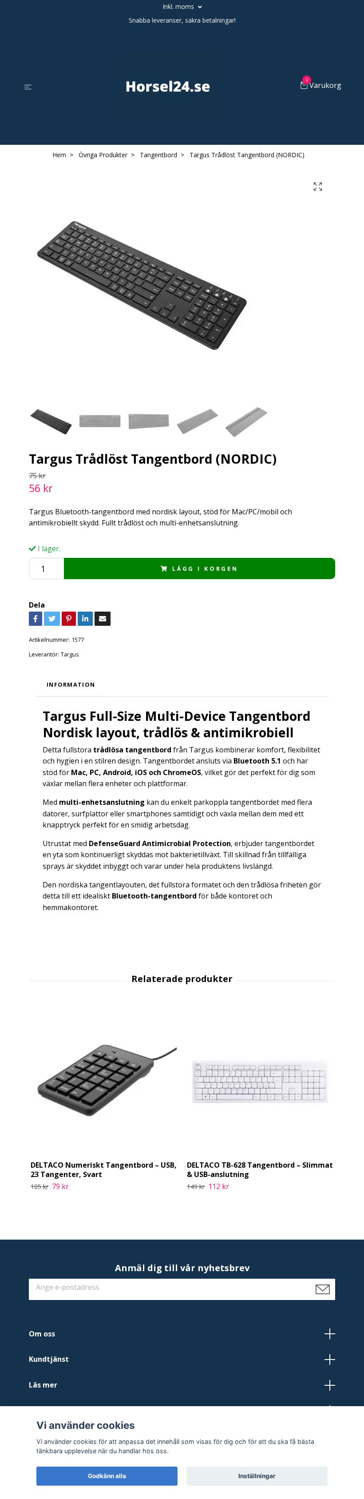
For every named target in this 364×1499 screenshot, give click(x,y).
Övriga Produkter (103, 155)
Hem (59, 155)
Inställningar (257, 1475)
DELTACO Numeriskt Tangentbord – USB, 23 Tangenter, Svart (104, 1169)
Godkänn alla (107, 1475)
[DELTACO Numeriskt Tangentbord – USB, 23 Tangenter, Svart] (104, 1080)
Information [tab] (71, 684)
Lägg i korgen (205, 569)
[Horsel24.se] (167, 86)
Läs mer (43, 1385)
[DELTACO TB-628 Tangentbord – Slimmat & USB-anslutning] (260, 1080)
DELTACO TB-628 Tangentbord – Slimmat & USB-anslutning (260, 1169)
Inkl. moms (179, 6)
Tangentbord (158, 155)
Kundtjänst (49, 1359)
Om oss (42, 1334)
